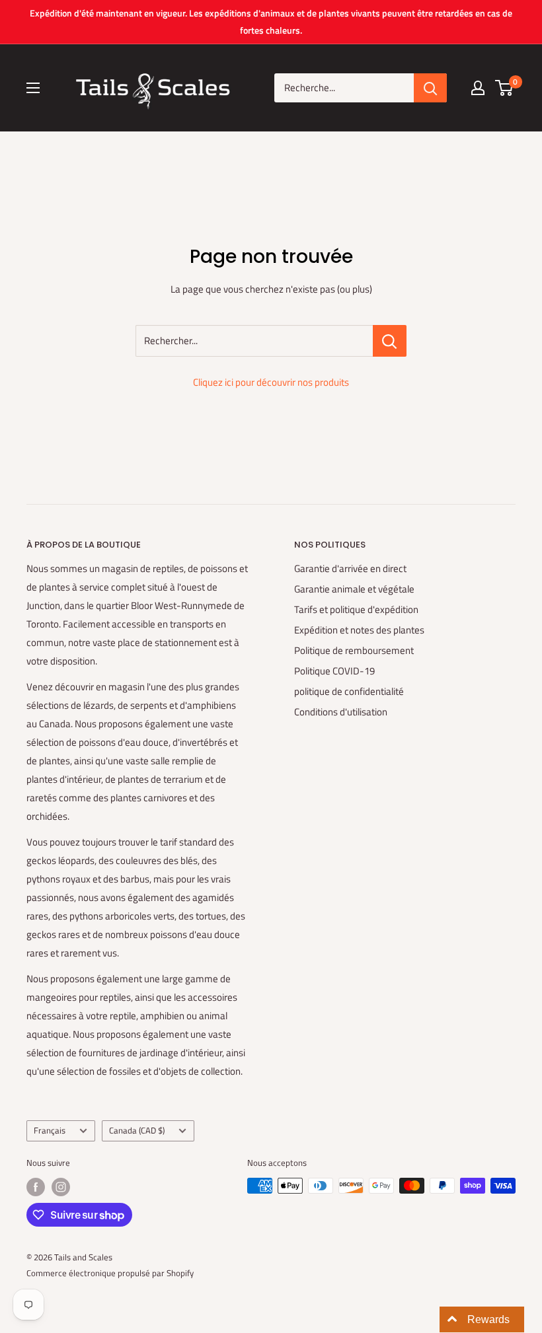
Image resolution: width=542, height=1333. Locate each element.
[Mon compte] (477, 88)
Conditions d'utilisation (340, 711)
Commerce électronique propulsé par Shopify (110, 1272)
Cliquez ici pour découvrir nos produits (271, 382)
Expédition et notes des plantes (359, 629)
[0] (504, 88)
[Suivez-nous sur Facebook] (35, 1187)
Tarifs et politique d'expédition (356, 609)
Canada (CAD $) (137, 1130)
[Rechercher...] (389, 341)
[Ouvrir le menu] (33, 88)
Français (49, 1130)
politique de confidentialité (349, 691)
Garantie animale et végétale (354, 588)
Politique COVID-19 (334, 670)
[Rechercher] (430, 87)
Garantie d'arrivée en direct (350, 568)
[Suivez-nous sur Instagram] (61, 1187)
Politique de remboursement (354, 650)
